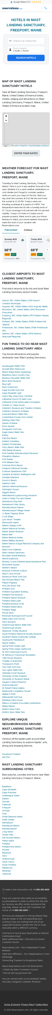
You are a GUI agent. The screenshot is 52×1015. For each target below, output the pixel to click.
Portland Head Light (11, 601)
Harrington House (10, 489)
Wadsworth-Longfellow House (16, 691)
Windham (6, 871)
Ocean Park (7, 835)
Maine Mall (7, 534)
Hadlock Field (8, 483)
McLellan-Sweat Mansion (14, 555)
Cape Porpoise (9, 792)
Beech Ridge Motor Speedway (16, 372)
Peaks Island (8, 841)
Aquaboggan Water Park (13, 366)
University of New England (14, 676)
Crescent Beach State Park (15, 414)
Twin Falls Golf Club (11, 667)
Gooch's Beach (9, 480)
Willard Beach (8, 706)
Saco (4, 856)
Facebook (33, 978)
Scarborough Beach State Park (16, 625)
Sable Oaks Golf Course (13, 619)
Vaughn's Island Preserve (14, 682)
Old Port (6, 757)
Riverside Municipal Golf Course (17, 616)
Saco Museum (9, 622)
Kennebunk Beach (10, 825)
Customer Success (29, 969)
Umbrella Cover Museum (13, 673)
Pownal (5, 850)
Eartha (5, 435)
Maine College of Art (11, 525)
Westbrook (7, 868)
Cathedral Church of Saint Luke (16, 399)
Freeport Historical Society (14, 468)
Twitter (42, 978)
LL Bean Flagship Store (13, 513)
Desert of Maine (9, 423)
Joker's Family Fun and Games (16, 498)
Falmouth (6, 804)
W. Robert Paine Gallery (13, 688)
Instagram (17, 981)
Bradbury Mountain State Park (16, 378)
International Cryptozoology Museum (19, 495)
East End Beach (9, 438)
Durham (5, 801)
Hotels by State (11, 969)
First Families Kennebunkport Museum (20, 453)
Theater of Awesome (12, 661)
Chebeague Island (10, 795)
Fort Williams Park (10, 462)
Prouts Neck (8, 613)
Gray (4, 813)
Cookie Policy (42, 1004)
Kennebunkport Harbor (13, 507)
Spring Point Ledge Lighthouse (16, 649)
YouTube (6, 981)
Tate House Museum (12, 658)
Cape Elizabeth (9, 789)
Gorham (6, 810)
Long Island (7, 832)
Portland (6, 844)
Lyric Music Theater (11, 519)
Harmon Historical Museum (14, 486)
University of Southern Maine (15, 679)
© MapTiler (23, 145)
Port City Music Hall (11, 586)
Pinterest (36, 981)
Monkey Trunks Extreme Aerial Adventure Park (24, 561)
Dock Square (8, 426)
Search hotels (26, 58)
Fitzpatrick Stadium (11, 456)
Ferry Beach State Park (13, 447)
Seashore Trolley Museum (14, 631)
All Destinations (35, 966)
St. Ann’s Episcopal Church (14, 652)
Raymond (6, 853)
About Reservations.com (14, 966)
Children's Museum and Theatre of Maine (21, 408)
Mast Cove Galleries (11, 549)
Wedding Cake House (12, 700)
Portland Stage (9, 610)
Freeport (6, 807)
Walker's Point (8, 694)
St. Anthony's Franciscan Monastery (19, 655)
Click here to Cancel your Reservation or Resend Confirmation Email (25, 934)
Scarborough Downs (11, 628)
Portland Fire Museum (12, 595)
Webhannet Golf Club (12, 697)
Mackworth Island (10, 522)
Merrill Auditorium (10, 558)
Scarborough (8, 859)
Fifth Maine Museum (11, 450)
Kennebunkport (9, 829)
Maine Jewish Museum (12, 531)
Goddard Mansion (10, 477)
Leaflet (15, 145)
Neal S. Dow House (11, 574)
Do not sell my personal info (17, 973)
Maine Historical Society (13, 528)
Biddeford (6, 786)
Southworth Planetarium (13, 640)
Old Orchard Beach (11, 838)
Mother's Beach (9, 567)
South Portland (9, 865)
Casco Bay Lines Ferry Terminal (17, 396)
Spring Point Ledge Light (13, 646)
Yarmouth (6, 874)
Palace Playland (9, 583)
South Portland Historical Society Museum (21, 634)
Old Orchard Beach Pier (13, 580)
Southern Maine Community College (19, 637)
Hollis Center (8, 819)
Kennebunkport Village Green (16, 510)
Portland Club (8, 589)
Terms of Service (12, 1004)
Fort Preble (7, 459)
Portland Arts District (11, 847)
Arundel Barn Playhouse (13, 369)
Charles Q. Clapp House (13, 405)
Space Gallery (8, 643)
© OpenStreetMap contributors (38, 145)
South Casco (8, 862)
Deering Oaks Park (11, 420)
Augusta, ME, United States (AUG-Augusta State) (25, 306)
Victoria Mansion (10, 685)
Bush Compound (10, 387)
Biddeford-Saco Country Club (16, 375)
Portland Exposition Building (15, 592)
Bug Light (6, 384)
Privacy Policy (27, 1004)
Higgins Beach (9, 492)
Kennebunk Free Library (13, 504)
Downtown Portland (11, 754)
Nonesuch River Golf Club (14, 577)
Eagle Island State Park (13, 432)
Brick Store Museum (11, 381)
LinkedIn (27, 981)
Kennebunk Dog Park (12, 501)
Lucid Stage (7, 516)
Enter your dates (26, 153)
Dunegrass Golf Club (12, 429)
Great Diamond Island (12, 816)
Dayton (5, 798)
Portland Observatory (12, 607)
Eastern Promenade (11, 444)
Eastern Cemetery (10, 441)
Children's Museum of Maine (15, 411)
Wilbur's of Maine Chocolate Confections (21, 703)
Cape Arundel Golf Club (13, 390)
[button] (6, 116)
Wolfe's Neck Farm (11, 709)
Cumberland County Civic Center (17, 417)
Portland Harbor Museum (14, 598)
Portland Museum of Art (13, 604)
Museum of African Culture (14, 570)
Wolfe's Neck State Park (13, 712)
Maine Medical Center (12, 537)
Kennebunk (7, 822)
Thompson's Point (10, 664)
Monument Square (10, 564)
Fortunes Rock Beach (12, 465)
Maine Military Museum (13, 540)
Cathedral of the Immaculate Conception (21, 402)
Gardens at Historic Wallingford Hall (18, 474)
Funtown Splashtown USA (14, 471)
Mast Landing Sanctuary (13, 552)
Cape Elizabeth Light (11, 393)
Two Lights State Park (12, 670)
